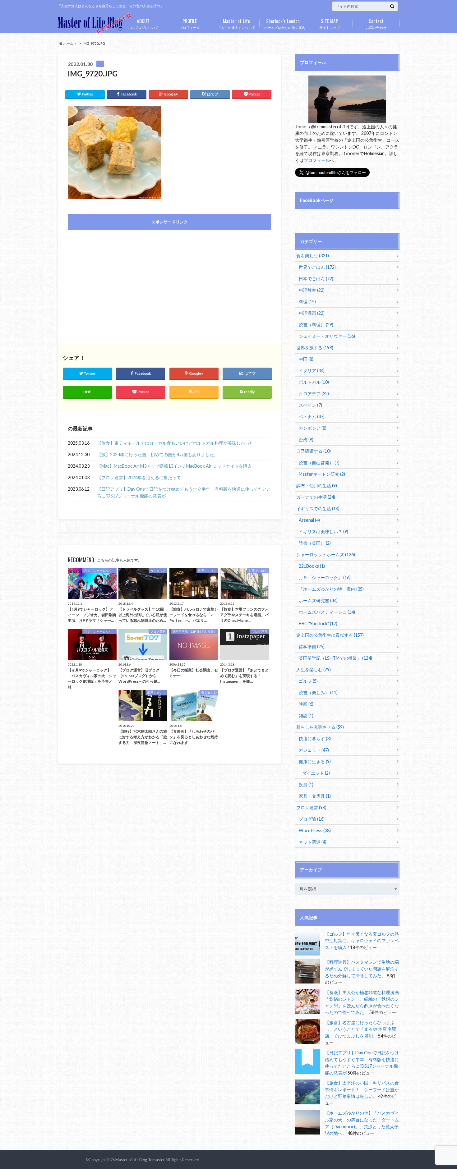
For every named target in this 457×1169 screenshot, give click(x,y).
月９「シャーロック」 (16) (325, 577)
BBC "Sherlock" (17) (318, 623)
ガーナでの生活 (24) (315, 497)
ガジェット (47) (314, 750)
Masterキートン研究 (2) (322, 474)
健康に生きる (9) (315, 761)
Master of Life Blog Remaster (139, 1159)
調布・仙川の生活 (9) (316, 485)
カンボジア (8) (312, 428)
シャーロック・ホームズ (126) (325, 554)
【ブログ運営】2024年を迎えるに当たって (139, 477)
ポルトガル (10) (314, 382)
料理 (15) (307, 301)
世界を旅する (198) (314, 347)
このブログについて (143, 23)
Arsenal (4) (309, 520)
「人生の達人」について (236, 23)
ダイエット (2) (316, 773)
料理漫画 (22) (312, 313)
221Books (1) (312, 566)
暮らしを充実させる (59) (320, 727)
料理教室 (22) (312, 290)
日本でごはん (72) (316, 278)
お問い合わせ (376, 23)
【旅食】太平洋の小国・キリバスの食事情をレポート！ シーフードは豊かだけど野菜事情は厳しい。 (362, 1089)
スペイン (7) (310, 405)
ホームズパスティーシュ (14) (327, 612)
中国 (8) (306, 359)
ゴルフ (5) (308, 681)
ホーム (67, 43)
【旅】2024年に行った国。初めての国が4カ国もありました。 (157, 454)
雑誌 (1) (306, 715)
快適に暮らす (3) (315, 738)
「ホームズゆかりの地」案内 (283, 23)
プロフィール (189, 23)
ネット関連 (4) (312, 842)
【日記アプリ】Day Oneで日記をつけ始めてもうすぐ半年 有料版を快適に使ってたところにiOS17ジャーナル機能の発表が (184, 492)
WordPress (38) (315, 830)
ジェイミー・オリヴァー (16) (327, 336)
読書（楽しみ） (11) (318, 692)
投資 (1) (306, 784)
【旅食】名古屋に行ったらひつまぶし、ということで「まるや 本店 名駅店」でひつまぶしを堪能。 (360, 1029)
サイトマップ (329, 23)
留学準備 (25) (312, 646)
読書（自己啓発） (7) (319, 462)
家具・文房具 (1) (315, 796)
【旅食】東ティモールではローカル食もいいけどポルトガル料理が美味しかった (175, 443)
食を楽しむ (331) (312, 255)
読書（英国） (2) (315, 543)
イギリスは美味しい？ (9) (323, 531)
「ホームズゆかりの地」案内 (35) (331, 589)
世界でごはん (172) (317, 267)
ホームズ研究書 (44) (318, 600)
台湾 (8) (306, 439)
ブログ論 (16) (312, 819)
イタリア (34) (312, 370)
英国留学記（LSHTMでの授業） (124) (335, 658)
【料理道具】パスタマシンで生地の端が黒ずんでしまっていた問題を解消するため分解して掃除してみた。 (362, 968)
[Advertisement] (117, 279)
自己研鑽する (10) (313, 451)
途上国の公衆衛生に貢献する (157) (330, 635)
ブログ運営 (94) (311, 807)
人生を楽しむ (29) (313, 669)
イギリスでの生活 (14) (317, 508)
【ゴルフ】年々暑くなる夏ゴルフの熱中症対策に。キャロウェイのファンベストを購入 (362, 940)
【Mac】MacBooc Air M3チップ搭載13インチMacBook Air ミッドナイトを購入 (174, 466)
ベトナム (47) (312, 416)
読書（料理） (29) (316, 324)
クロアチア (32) (314, 393)
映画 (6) (306, 704)
